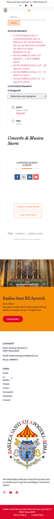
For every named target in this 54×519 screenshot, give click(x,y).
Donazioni (7, 396)
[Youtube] (10, 492)
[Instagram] (4, 492)
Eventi (6, 388)
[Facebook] (17, 492)
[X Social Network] (23, 177)
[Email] (36, 177)
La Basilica (6, 378)
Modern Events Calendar (31, 239)
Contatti (6, 400)
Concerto (20, 234)
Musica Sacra (36, 234)
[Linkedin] (30, 177)
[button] (29, 10)
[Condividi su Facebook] (17, 177)
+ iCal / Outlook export (27, 215)
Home (5, 373)
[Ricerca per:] (27, 17)
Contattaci (13, 319)
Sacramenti (7, 392)
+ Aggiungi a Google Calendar (27, 206)
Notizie (6, 384)
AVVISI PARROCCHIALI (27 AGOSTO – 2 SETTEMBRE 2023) (27, 58)
